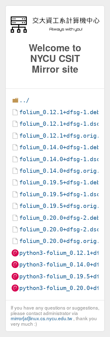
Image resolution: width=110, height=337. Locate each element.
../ (24, 100)
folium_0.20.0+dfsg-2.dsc (59, 229)
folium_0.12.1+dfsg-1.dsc (59, 123)
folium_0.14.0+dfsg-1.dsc (59, 159)
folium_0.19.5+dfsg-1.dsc (59, 194)
